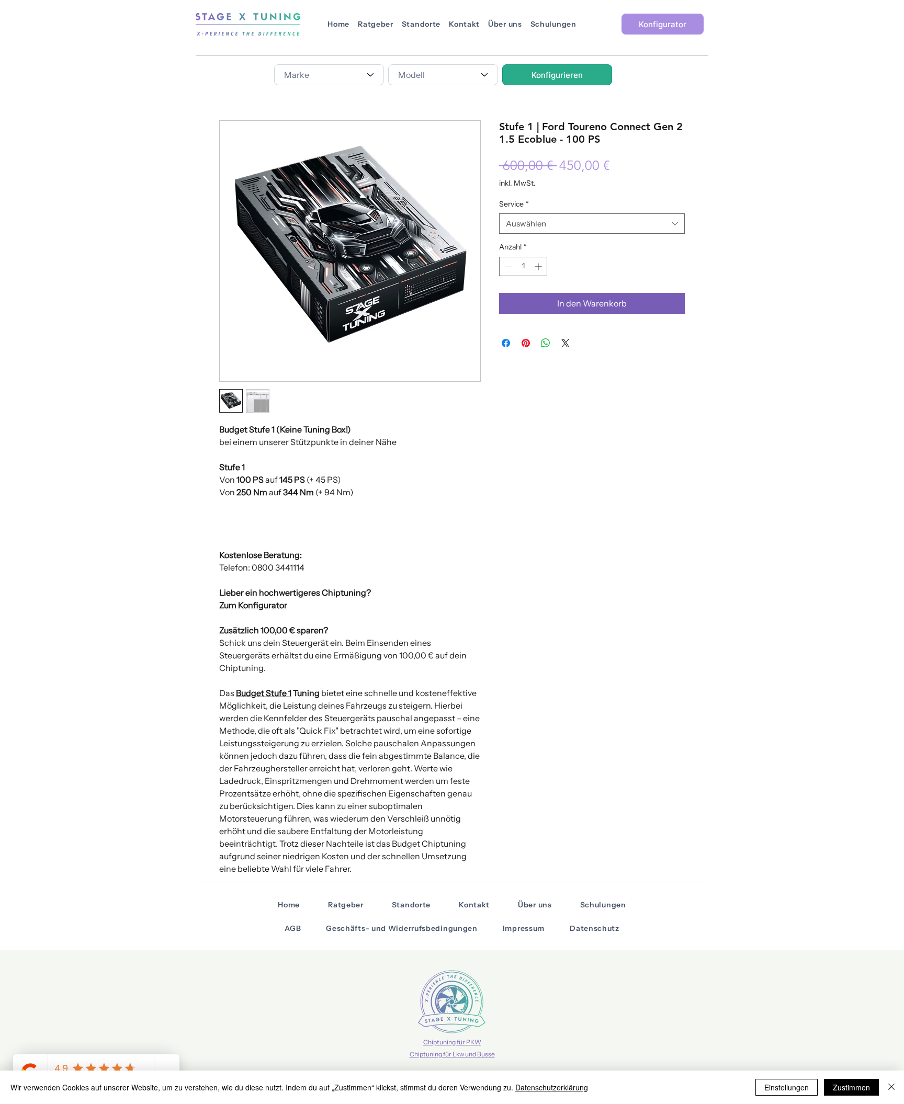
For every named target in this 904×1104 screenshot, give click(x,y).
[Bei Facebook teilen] (506, 343)
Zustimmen (851, 1087)
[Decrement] (507, 266)
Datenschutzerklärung (551, 1087)
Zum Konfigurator (253, 605)
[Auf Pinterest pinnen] (525, 343)
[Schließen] (891, 1087)
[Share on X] (565, 343)
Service (514, 204)
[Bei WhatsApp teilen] (545, 343)
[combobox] (329, 74)
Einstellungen (786, 1087)
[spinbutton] (523, 266)
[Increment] (539, 266)
